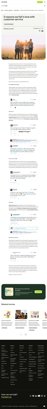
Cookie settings (21, 406)
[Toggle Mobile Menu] (45, 2)
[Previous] (21, 334)
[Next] (25, 334)
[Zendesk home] (4, 2)
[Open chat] (44, 406)
